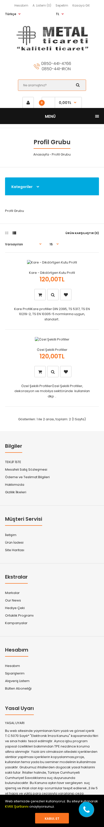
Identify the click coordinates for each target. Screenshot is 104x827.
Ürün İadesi (14, 542)
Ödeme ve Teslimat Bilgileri (27, 477)
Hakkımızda (14, 484)
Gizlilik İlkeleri (15, 492)
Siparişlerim (14, 673)
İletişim (10, 535)
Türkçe (10, 14)
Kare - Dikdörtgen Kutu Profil (52, 272)
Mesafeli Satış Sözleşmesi (26, 469)
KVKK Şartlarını (17, 806)
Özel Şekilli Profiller (52, 349)
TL (57, 14)
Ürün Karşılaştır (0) (82, 233)
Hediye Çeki (15, 608)
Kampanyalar (16, 623)
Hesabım (21, 5)
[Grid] (6, 233)
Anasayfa (41, 154)
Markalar (12, 592)
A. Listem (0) (42, 5)
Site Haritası (14, 550)
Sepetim (62, 5)
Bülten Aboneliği (18, 688)
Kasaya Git (81, 5)
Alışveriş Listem (17, 681)
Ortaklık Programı (19, 615)
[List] (14, 233)
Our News (13, 600)
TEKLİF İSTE (13, 462)
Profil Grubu (61, 154)
